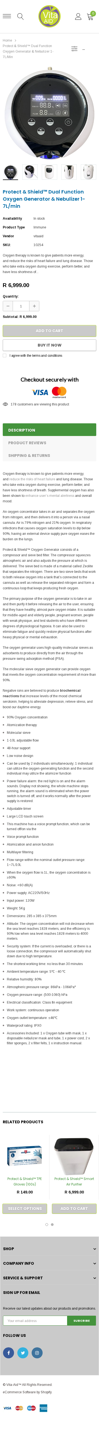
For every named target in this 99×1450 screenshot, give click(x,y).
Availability (12, 218)
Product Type (14, 227)
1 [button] (46, 1224)
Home (7, 40)
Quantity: (11, 296)
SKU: (7, 245)
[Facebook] (8, 1352)
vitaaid (38, 236)
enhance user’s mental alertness (49, 496)
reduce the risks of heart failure (32, 479)
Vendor (8, 236)
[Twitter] (22, 1352)
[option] (49, 113)
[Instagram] (37, 1352)
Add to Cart (49, 331)
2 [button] (52, 1224)
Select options (25, 1208)
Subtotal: (11, 317)
